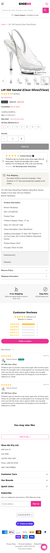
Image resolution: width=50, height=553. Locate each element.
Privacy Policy (11, 544)
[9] (22, 129)
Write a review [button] (25, 341)
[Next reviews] (46, 161)
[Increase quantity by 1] (21, 139)
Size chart (5, 119)
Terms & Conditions (25, 544)
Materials (7, 262)
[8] (17, 129)
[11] (33, 129)
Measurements (9, 255)
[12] (39, 129)
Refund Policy (38, 544)
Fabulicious (8, 97)
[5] (3, 129)
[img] (6, 356)
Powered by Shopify (25, 549)
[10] (27, 129)
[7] (12, 129)
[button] (11, 81)
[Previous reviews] (3, 161)
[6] (8, 129)
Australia (24, 515)
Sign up (36, 503)
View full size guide (17, 119)
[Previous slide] (3, 81)
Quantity (4, 134)
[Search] (46, 10)
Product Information (12, 202)
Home (3, 24)
